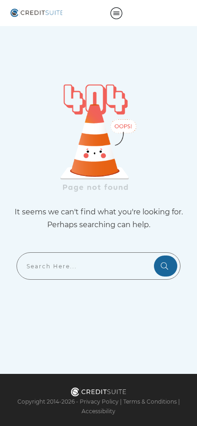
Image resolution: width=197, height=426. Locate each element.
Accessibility (98, 411)
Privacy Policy (99, 401)
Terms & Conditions (150, 401)
